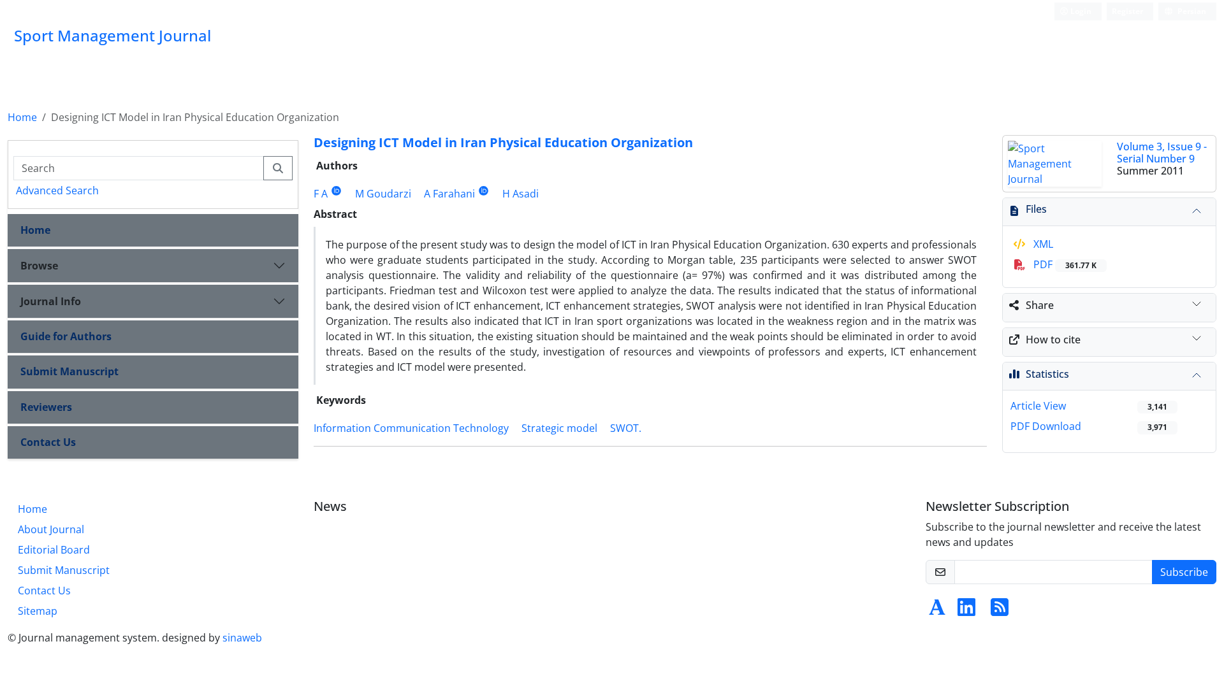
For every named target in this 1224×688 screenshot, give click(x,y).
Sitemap (37, 611)
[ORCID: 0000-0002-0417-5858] (483, 190)
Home (22, 117)
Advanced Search (57, 190)
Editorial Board (54, 550)
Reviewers (46, 407)
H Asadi (520, 194)
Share (1040, 305)
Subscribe (1184, 572)
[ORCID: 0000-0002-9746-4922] (336, 190)
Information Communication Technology (411, 428)
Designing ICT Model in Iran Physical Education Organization (503, 142)
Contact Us (48, 442)
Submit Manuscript (69, 371)
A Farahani (449, 194)
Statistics (1047, 374)
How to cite (1053, 340)
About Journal (51, 529)
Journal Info (50, 301)
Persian (1191, 11)
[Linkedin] (966, 611)
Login (1079, 11)
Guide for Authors (66, 336)
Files (1036, 209)
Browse (39, 266)
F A (321, 194)
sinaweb (242, 638)
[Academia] (937, 611)
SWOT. (625, 428)
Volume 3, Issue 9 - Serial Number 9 (1162, 153)
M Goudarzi (383, 194)
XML (1042, 244)
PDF (1063, 264)
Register (1127, 11)
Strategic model (559, 428)
